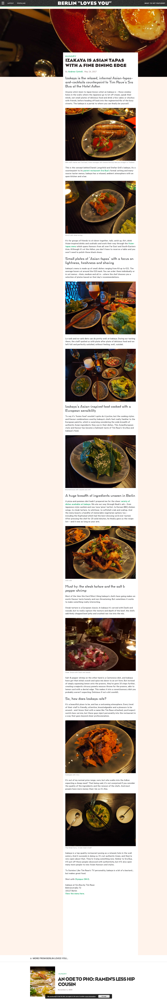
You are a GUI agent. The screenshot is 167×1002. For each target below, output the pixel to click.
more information (90, 996)
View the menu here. (75, 893)
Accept (104, 996)
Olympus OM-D (82, 879)
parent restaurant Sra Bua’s (96, 170)
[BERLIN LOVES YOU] (85, 3)
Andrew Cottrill (75, 71)
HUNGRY (70, 56)
